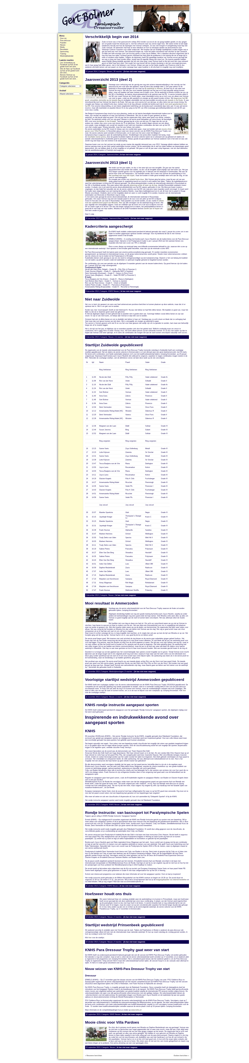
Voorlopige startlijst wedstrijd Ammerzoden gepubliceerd (134, 680)
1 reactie (126, 218)
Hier (120, 203)
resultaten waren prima (96, 137)
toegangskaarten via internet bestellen (171, 880)
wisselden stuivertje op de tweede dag (105, 100)
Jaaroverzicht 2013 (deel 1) (108, 163)
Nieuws (62, 45)
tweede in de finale (175, 100)
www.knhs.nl (136, 1010)
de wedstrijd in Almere (153, 88)
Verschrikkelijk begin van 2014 (112, 37)
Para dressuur (65, 40)
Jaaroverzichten (113, 155)
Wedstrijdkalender (66, 56)
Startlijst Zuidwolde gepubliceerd (114, 345)
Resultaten (64, 49)
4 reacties (118, 917)
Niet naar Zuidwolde (102, 299)
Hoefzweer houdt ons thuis (108, 894)
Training (63, 54)
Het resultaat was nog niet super (121, 175)
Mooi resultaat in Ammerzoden (111, 603)
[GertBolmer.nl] (124, 18)
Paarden (63, 43)
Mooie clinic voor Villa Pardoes (112, 1022)
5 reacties (128, 672)
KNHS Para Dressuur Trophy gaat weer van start (127, 950)
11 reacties (119, 337)
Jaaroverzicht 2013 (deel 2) (108, 80)
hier (184, 690)
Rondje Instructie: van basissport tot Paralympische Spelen (137, 813)
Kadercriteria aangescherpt (109, 226)
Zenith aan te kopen (152, 208)
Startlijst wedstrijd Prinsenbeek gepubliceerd (124, 925)
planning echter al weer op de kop (143, 185)
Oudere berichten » (181, 1056)
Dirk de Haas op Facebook (70, 69)
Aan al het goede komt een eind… (69, 66)
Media (62, 47)
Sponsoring (64, 52)
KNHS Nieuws (113, 291)
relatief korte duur (137, 179)
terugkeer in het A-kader (106, 121)
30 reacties (118, 71)
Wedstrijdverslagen (116, 672)
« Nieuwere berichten (93, 1056)
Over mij (63, 38)
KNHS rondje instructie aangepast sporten (122, 705)
